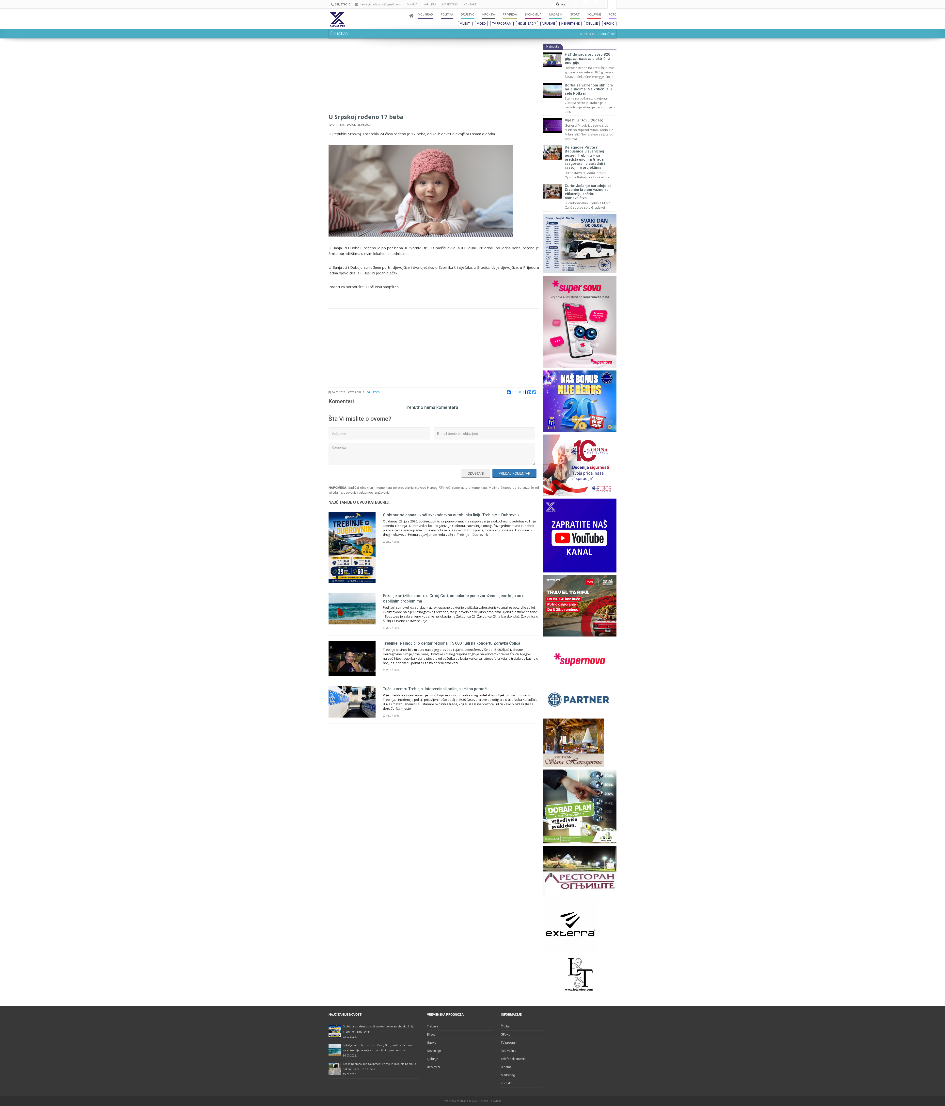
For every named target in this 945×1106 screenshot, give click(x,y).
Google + (573, 4)
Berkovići (433, 1067)
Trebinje (432, 1026)
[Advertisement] (434, 77)
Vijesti (465, 23)
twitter (593, 4)
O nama (506, 1067)
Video (481, 23)
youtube (583, 4)
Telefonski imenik (513, 1059)
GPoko (609, 23)
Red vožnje (508, 1051)
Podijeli (518, 392)
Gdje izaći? (527, 23)
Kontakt (506, 1083)
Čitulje (592, 23)
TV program (502, 23)
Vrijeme (548, 23)
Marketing (508, 1075)
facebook (602, 4)
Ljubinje (432, 1059)
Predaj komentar (514, 473)
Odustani (476, 473)
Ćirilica (561, 4)
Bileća (431, 1034)
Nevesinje (434, 1051)
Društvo (373, 392)
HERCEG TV (587, 34)
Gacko (431, 1042)
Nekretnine (570, 23)
